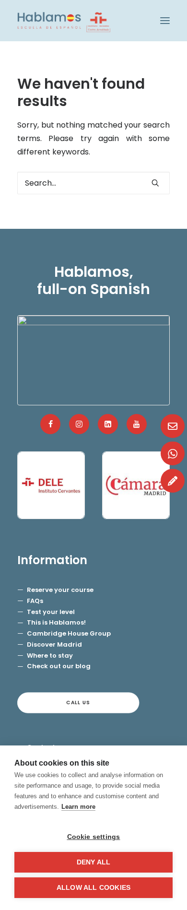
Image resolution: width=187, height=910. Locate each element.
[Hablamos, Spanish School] (63, 21)
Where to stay (50, 655)
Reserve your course (60, 589)
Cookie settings (93, 836)
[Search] (93, 183)
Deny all (94, 862)
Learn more (78, 806)
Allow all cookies (93, 887)
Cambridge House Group (69, 633)
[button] (165, 20)
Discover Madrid (54, 644)
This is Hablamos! (56, 622)
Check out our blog (59, 666)
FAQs (35, 600)
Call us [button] (78, 702)
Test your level (51, 611)
